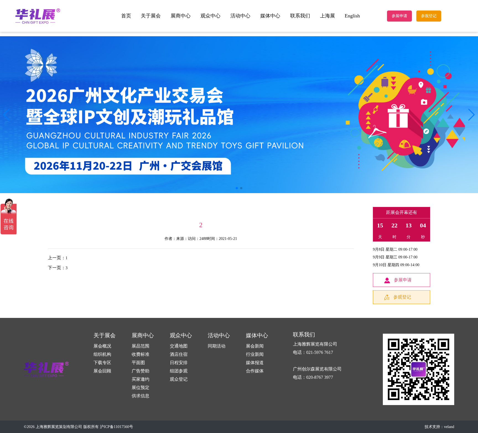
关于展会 (151, 16)
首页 (126, 16)
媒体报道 (255, 362)
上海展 (327, 16)
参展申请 (399, 16)
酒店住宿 (179, 354)
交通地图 (179, 346)
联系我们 (300, 16)
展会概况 (102, 346)
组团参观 (179, 371)
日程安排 (179, 362)
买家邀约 (140, 379)
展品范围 (140, 346)
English (352, 16)
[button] (471, 115)
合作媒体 (255, 371)
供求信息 (140, 395)
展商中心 (181, 16)
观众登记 (179, 379)
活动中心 (240, 16)
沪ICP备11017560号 (116, 427)
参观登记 (429, 16)
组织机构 (102, 354)
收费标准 (140, 354)
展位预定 (140, 387)
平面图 (138, 362)
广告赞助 (140, 371)
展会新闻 (255, 346)
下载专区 (102, 362)
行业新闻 (255, 354)
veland (449, 427)
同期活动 (216, 346)
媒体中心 (270, 16)
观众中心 (210, 16)
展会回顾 (102, 371)
